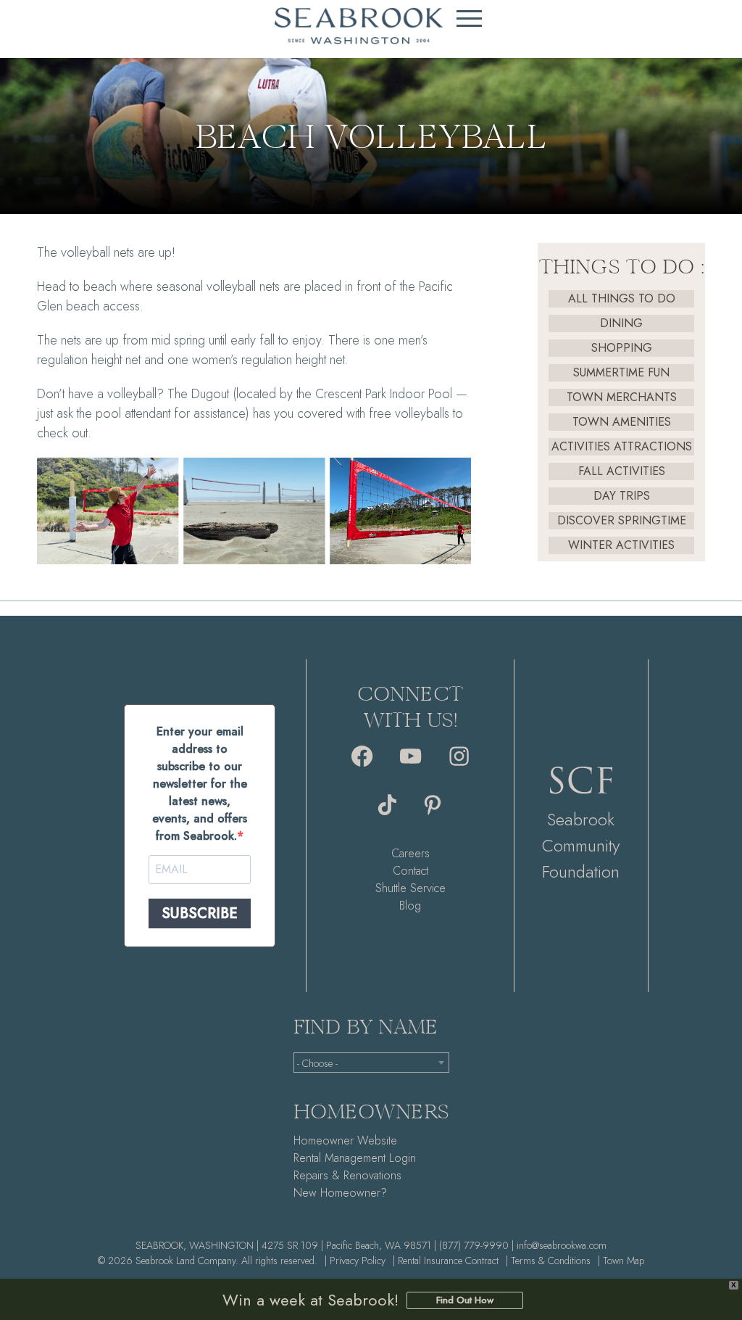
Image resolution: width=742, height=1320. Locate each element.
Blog (410, 905)
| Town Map (621, 1260)
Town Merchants (622, 397)
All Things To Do (621, 298)
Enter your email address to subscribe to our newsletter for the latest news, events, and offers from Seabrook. (199, 783)
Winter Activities (621, 545)
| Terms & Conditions (548, 1260)
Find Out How (464, 1300)
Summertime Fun (621, 372)
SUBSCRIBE (200, 913)
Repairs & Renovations (347, 1175)
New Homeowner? (340, 1192)
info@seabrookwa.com (561, 1245)
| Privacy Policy (355, 1260)
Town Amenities (621, 421)
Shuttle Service (410, 888)
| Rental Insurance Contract (446, 1260)
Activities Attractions (621, 446)
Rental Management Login (354, 1158)
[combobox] (371, 1062)
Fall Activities (621, 471)
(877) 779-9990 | (476, 1245)
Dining (621, 323)
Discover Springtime (621, 520)
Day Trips (621, 495)
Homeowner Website (345, 1140)
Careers (410, 853)
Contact (410, 870)
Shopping (621, 347)
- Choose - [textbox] (317, 1063)
